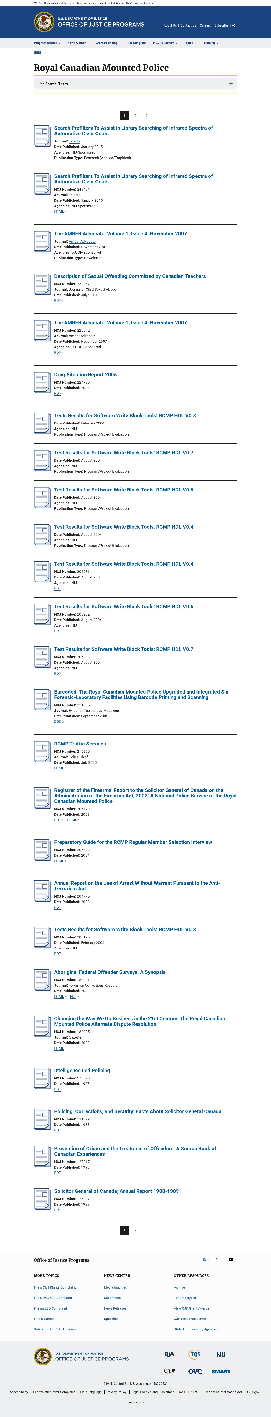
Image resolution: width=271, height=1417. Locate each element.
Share (237, 28)
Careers (205, 25)
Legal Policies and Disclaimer (153, 1392)
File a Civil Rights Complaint (55, 1287)
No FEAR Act (188, 1392)
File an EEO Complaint (50, 1308)
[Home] (101, 22)
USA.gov (253, 1392)
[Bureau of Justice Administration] (169, 1358)
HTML (59, 211)
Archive (179, 1287)
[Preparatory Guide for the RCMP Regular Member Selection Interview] (42, 859)
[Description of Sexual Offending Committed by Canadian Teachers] (42, 293)
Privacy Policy (116, 1392)
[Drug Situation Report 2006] (42, 392)
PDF (57, 300)
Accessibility (19, 1392)
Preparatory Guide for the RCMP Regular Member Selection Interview (133, 842)
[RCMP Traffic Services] (42, 761)
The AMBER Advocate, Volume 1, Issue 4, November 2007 (120, 234)
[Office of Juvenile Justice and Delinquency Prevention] (169, 1375)
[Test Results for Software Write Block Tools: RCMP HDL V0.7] (42, 470)
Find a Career (44, 1319)
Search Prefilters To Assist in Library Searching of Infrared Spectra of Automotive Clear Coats (133, 131)
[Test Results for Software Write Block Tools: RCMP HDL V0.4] (42, 544)
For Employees (185, 1298)
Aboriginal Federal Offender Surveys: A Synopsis (110, 972)
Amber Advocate (82, 241)
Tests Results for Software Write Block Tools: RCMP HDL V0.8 (125, 416)
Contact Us (188, 25)
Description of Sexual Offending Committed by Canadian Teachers (130, 276)
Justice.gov (135, 1402)
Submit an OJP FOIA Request (55, 1329)
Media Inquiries (115, 1287)
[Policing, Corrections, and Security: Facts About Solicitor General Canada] (42, 1129)
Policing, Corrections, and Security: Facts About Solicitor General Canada (137, 1111)
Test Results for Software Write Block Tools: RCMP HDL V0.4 (124, 527)
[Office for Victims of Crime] (195, 1374)
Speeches (111, 1319)
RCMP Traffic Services (80, 744)
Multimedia (112, 1298)
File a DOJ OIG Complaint (53, 1298)
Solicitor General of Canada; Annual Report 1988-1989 (116, 1191)
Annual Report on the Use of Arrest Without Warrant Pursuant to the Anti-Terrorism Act (137, 886)
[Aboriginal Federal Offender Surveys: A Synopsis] (42, 989)
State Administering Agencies (196, 1329)
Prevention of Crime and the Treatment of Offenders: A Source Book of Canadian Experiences (135, 1151)
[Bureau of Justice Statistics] (195, 1360)
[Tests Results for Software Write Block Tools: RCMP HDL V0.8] (42, 433)
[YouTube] (233, 1262)
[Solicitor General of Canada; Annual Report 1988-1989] (42, 1208)
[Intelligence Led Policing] (42, 1088)
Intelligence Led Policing (82, 1071)
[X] (220, 1262)
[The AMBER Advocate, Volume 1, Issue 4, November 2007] (42, 251)
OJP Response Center (190, 1319)
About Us (170, 25)
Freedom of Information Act (222, 1392)
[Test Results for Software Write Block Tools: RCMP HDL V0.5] (42, 507)
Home (37, 51)
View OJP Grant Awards (191, 1308)
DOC (57, 721)
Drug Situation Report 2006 (85, 375)
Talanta (74, 141)
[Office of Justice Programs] (44, 21)
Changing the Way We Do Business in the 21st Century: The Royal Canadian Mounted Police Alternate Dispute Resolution (139, 1021)
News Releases (115, 1308)
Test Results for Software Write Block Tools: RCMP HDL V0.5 (124, 490)
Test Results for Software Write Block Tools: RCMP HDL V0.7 (124, 453)
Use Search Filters (53, 84)
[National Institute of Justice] (221, 1358)
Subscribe (221, 25)
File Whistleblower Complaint (54, 1392)
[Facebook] (207, 1262)
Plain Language (90, 1392)
